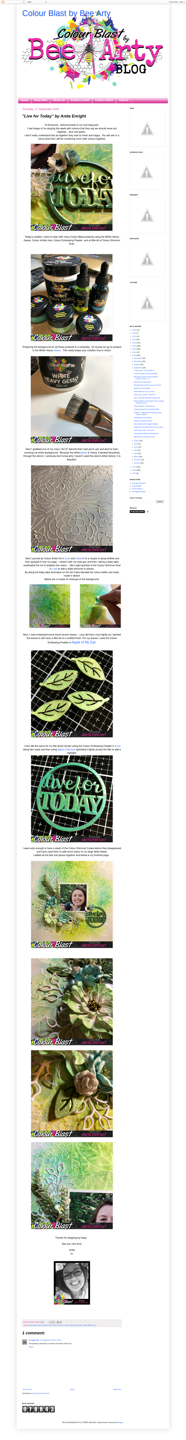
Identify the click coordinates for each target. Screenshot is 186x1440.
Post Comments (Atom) (40, 1393)
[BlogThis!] (52, 1322)
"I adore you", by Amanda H (144, 370)
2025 (134, 333)
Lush (54, 568)
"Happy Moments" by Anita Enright (146, 409)
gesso (83, 452)
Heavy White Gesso (89, 1325)
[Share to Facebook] (58, 1322)
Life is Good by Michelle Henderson (147, 398)
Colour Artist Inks (58, 1325)
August (137, 441)
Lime (67, 558)
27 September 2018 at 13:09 (50, 1340)
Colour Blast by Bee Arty (66, 13)
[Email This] (50, 1322)
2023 (134, 339)
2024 (134, 336)
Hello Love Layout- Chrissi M (144, 395)
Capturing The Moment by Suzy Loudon (148, 427)
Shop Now (40, 100)
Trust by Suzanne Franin (143, 421)
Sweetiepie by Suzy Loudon (144, 391)
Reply (31, 1347)
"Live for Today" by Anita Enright (145, 374)
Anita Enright (32, 1325)
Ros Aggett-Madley (139, 492)
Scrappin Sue (34, 1340)
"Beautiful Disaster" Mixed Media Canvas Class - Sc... (146, 378)
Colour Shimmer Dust (44, 1325)
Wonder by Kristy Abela (142, 382)
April (136, 453)
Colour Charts (104, 100)
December (138, 358)
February (137, 460)
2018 (134, 355)
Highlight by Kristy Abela (143, 418)
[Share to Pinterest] (60, 1322)
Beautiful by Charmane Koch (144, 437)
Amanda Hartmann (139, 483)
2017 (134, 467)
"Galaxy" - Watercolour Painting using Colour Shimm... (147, 413)
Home (24, 100)
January (137, 463)
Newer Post (27, 1389)
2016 (134, 470)
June (136, 447)
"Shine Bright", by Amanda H (144, 406)
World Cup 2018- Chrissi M (144, 430)
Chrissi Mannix (137, 489)
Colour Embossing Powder (73, 1325)
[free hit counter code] (38, 1412)
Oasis (79, 558)
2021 (134, 346)
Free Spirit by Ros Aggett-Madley (146, 424)
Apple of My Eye (84, 642)
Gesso (57, 350)
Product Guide (80, 100)
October (137, 364)
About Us (59, 100)
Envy (118, 746)
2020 (134, 349)
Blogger (120, 1422)
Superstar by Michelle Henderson (146, 433)
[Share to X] (55, 1322)
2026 (134, 330)
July (136, 444)
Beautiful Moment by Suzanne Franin (147, 385)
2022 (134, 343)
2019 (134, 352)
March (136, 457)
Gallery (123, 100)
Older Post (117, 1389)
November (138, 361)
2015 (134, 473)
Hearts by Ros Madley (142, 388)
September (138, 368)
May (136, 450)
